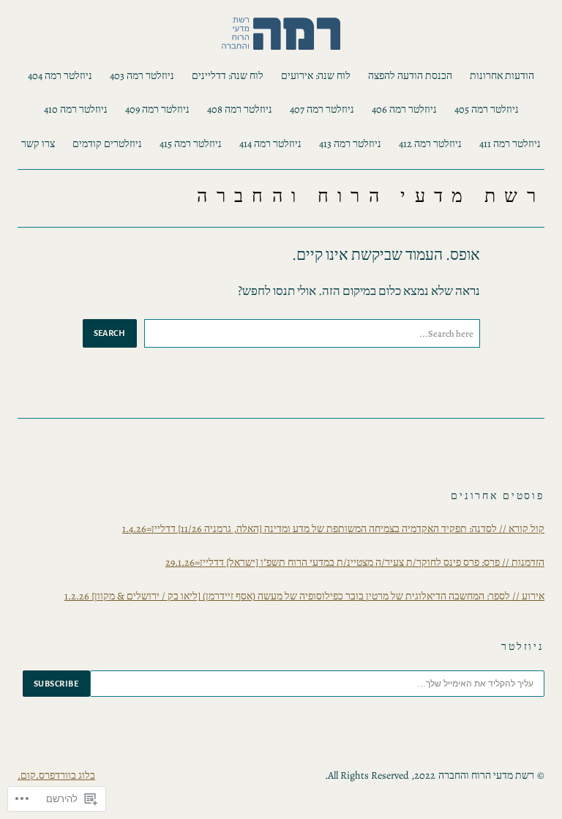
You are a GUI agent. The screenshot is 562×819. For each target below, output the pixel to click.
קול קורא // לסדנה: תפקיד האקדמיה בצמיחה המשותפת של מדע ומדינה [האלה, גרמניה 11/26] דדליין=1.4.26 (333, 528)
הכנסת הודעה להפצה (410, 75)
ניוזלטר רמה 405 (486, 109)
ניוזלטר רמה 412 (430, 143)
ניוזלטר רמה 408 (239, 109)
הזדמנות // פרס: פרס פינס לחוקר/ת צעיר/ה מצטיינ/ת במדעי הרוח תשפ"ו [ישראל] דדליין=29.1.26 (354, 562)
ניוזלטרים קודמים (107, 143)
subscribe (56, 683)
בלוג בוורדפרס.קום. (56, 775)
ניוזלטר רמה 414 (270, 143)
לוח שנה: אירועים (316, 75)
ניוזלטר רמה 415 (191, 143)
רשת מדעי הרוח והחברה (370, 196)
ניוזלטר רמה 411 (510, 143)
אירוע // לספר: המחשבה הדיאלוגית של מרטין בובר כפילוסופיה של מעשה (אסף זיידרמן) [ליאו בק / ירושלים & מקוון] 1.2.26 (304, 595)
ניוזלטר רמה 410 (76, 109)
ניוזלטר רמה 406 (404, 109)
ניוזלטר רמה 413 (350, 143)
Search (110, 333)
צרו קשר (38, 143)
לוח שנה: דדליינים (227, 75)
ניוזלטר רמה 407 (322, 109)
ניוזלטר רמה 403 (142, 75)
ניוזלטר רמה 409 (157, 109)
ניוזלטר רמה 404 (60, 75)
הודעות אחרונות (502, 75)
